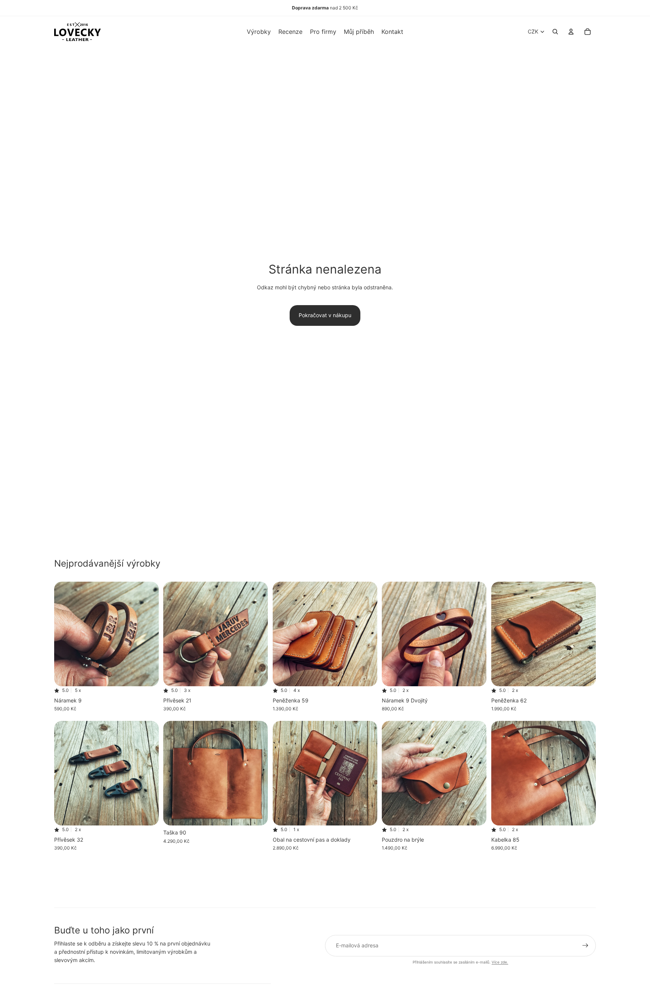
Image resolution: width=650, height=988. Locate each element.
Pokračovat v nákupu (325, 315)
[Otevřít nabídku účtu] (571, 31)
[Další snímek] (147, 634)
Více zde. (500, 962)
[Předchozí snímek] (65, 634)
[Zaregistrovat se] (585, 945)
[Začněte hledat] (555, 31)
